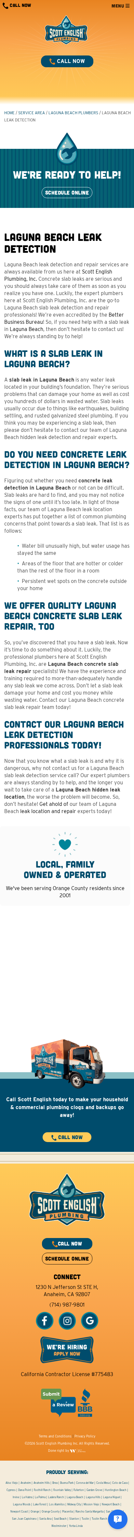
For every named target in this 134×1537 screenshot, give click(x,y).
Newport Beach (111, 1504)
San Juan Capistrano (24, 1518)
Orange (35, 1511)
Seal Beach (60, 1518)
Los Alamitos (57, 1504)
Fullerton (79, 1490)
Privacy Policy (84, 1436)
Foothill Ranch (42, 1490)
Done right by (59, 1450)
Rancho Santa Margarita (89, 1511)
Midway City (74, 1504)
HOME (9, 112)
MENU (118, 5)
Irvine (16, 1497)
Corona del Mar (85, 1482)
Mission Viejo (91, 1504)
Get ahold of (53, 804)
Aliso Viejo (12, 1482)
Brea (55, 1482)
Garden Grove (94, 1490)
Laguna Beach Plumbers (73, 112)
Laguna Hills (93, 1497)
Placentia (67, 1511)
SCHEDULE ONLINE (67, 192)
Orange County (51, 1511)
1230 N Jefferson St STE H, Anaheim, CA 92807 (67, 1290)
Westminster (58, 1526)
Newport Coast (19, 1511)
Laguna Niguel (111, 1497)
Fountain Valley (62, 1490)
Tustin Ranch (99, 1518)
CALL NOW (19, 5)
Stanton (74, 1518)
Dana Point (24, 1490)
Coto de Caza (119, 1482)
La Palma (40, 1497)
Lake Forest (40, 1504)
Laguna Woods (22, 1504)
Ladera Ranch (56, 1497)
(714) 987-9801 (67, 1305)
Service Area (31, 112)
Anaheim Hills (42, 1482)
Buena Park (67, 1482)
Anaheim (25, 1482)
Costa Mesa (103, 1482)
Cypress (11, 1490)
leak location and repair (48, 811)
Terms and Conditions (55, 1436)
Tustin (85, 1518)
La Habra (27, 1497)
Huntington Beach (116, 1490)
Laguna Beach (26, 329)
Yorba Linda (76, 1526)
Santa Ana (45, 1518)
